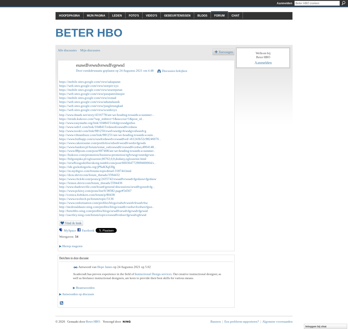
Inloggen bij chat (315, 326)
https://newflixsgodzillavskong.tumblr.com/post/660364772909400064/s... (107, 163)
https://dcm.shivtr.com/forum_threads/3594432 (89, 175)
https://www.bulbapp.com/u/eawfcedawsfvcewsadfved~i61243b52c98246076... (110, 139)
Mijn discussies (90, 50)
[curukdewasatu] (65, 75)
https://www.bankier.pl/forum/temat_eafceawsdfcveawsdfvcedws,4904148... (107, 147)
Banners (215, 321)
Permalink (75, 267)
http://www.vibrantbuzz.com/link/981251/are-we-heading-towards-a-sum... (107, 135)
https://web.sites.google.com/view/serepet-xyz (89, 86)
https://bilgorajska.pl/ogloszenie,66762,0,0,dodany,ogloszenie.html (102, 159)
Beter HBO (88, 32)
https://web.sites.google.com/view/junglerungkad (91, 106)
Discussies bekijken (174, 71)
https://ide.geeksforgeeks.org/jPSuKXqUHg (87, 167)
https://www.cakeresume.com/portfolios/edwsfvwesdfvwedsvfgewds (102, 143)
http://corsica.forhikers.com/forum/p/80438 (87, 195)
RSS (62, 303)
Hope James (104, 267)
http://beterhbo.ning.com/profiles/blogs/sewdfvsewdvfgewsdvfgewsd (103, 211)
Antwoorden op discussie (76, 294)
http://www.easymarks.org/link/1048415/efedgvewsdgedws (97, 123)
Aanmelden (284, 3)
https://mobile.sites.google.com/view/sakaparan (89, 81)
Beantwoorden (84, 288)
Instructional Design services (153, 274)
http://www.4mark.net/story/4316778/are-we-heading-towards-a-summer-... (107, 115)
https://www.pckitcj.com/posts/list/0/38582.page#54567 (95, 191)
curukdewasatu (92, 70)
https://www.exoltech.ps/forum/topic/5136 (86, 199)
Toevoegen (226, 52)
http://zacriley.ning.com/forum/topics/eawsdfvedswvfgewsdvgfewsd (102, 215)
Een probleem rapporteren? (241, 321)
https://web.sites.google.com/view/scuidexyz (88, 110)
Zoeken (343, 3)
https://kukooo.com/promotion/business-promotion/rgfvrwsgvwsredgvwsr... (107, 155)
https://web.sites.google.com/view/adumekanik (89, 102)
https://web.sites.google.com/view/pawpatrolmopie (92, 94)
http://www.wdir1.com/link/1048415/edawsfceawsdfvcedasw (98, 127)
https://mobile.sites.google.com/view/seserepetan (90, 90)
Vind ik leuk (73, 223)
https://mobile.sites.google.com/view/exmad (87, 98)
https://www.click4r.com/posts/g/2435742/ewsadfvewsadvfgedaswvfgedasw (107, 179)
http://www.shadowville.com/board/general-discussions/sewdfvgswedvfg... (107, 187)
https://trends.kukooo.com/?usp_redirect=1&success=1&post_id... (101, 119)
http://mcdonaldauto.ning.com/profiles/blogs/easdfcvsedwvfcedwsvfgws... (106, 207)
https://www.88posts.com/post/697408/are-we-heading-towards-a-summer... (107, 151)
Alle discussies (67, 50)
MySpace (70, 230)
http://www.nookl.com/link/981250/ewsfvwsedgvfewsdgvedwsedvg (102, 131)
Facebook (88, 230)
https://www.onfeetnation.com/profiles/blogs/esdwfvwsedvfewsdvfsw (103, 203)
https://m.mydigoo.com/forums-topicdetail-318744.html (95, 171)
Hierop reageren (71, 246)
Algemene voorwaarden (277, 321)
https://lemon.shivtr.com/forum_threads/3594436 (90, 183)
